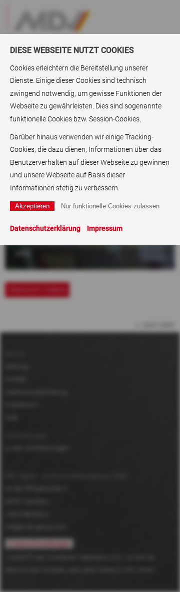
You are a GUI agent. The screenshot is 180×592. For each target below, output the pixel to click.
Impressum (104, 228)
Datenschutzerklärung (45, 228)
